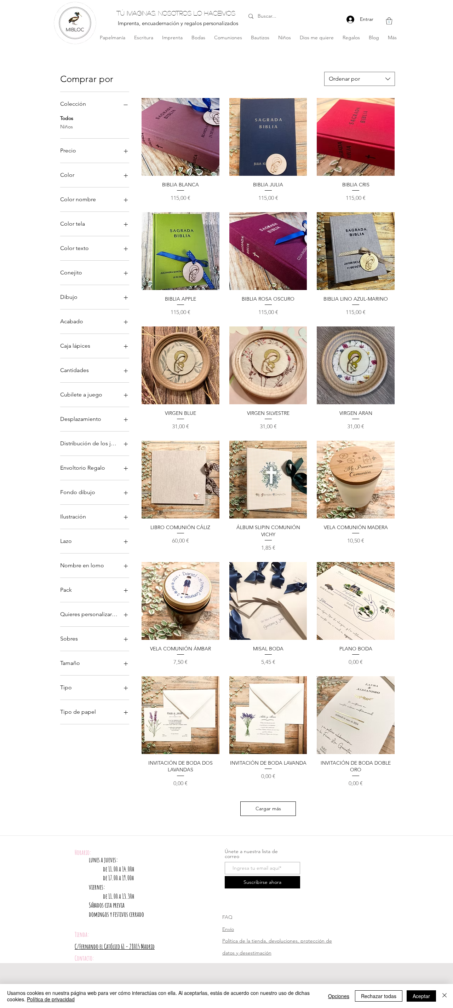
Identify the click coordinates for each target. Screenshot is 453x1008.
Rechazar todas (378, 996)
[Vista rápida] (180, 137)
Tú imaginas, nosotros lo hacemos (175, 13)
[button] (389, 20)
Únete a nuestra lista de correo (251, 854)
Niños (66, 126)
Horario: (83, 852)
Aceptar (421, 996)
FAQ (227, 917)
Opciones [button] (338, 996)
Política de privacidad (51, 999)
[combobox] (359, 79)
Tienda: (82, 934)
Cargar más (268, 808)
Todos (66, 118)
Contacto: (84, 958)
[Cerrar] (444, 996)
